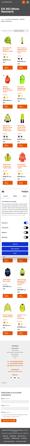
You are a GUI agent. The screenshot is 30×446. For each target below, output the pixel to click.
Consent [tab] (5, 196)
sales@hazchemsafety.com (15, 365)
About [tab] (24, 196)
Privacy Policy (15, 416)
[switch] (26, 227)
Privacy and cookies (21, 441)
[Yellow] (7, 57)
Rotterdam (24, 438)
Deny (15, 253)
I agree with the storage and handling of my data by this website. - (15, 415)
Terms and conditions (9, 441)
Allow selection (15, 248)
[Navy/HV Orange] (19, 58)
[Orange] (4, 57)
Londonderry (6, 438)
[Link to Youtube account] (14, 377)
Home (3, 19)
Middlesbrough (15, 438)
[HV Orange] (4, 97)
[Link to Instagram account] (11, 377)
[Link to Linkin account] (18, 377)
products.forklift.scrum (15, 371)
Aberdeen (5, 436)
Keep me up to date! (8, 420)
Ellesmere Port (22, 436)
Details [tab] (15, 196)
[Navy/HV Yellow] (22, 58)
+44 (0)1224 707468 (16, 363)
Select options (7, 68)
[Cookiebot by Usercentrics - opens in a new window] (21, 192)
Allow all (15, 244)
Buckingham (13, 436)
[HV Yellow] (7, 97)
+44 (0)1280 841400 (16, 361)
